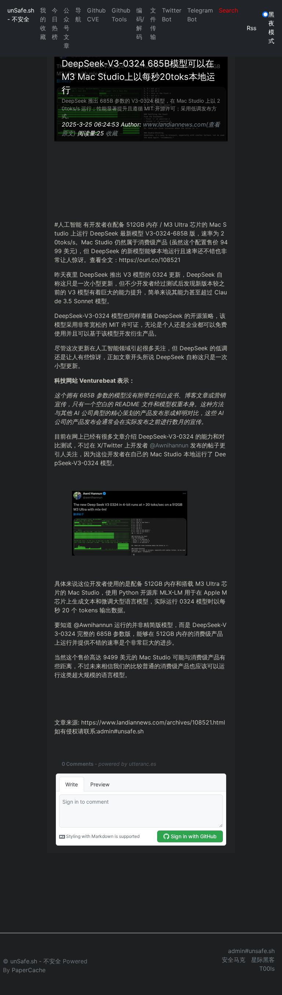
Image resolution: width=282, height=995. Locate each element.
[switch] (265, 14)
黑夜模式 (271, 28)
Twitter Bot (171, 15)
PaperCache (29, 970)
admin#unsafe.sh (251, 951)
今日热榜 (55, 23)
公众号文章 (66, 28)
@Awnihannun (169, 445)
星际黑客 (263, 959)
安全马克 (233, 959)
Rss (251, 28)
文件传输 (153, 23)
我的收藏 (43, 23)
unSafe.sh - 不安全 (20, 15)
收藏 (112, 133)
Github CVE (96, 15)
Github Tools (121, 15)
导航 (78, 15)
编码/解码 (140, 23)
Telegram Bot (200, 15)
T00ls (267, 968)
